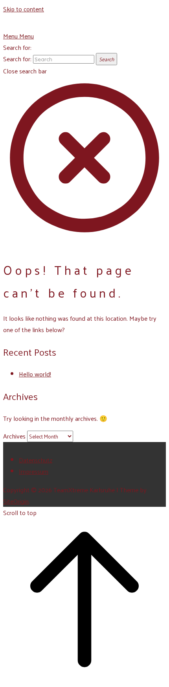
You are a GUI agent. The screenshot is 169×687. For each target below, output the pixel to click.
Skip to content (23, 9)
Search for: (17, 47)
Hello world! (35, 374)
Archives (14, 436)
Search (106, 59)
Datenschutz (35, 460)
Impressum (33, 471)
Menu (18, 36)
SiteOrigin (16, 501)
